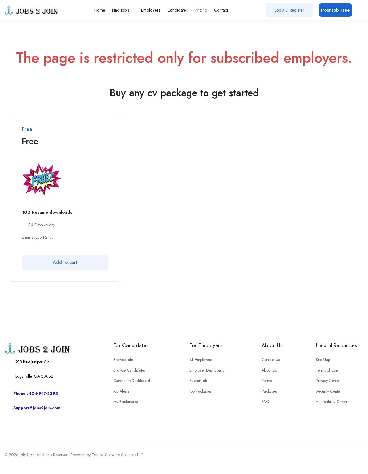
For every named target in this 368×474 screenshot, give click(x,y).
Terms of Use (327, 370)
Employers (150, 10)
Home (99, 10)
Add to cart (65, 262)
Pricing (201, 10)
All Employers (200, 359)
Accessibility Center (332, 401)
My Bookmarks (125, 401)
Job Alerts (121, 391)
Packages (269, 391)
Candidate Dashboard (131, 380)
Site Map (323, 359)
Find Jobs (121, 10)
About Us (269, 370)
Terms (267, 380)
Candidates (177, 10)
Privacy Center (328, 380)
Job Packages (200, 391)
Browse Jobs (123, 359)
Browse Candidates (129, 370)
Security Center (328, 391)
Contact (221, 10)
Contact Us (271, 359)
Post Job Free (335, 10)
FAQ (265, 401)
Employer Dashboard (207, 370)
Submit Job (198, 380)
